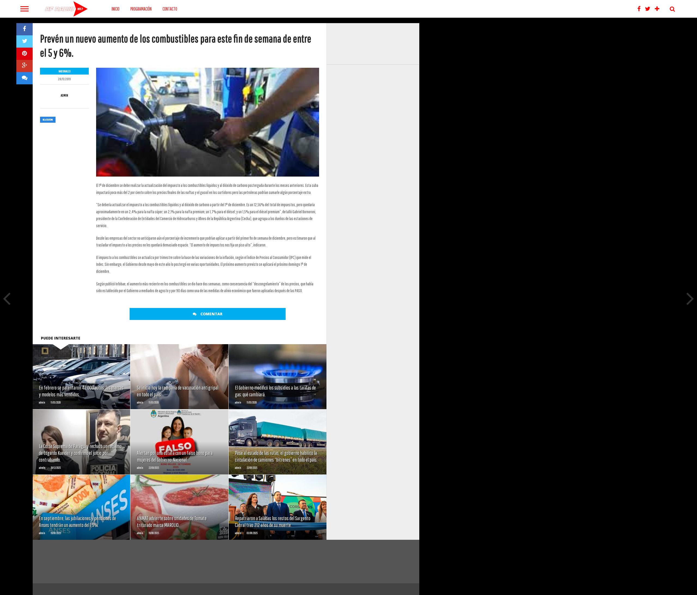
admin (64, 95)
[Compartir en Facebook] (24, 29)
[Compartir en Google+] (24, 66)
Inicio (116, 8)
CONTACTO (170, 8)
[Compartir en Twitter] (24, 41)
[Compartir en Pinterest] (24, 54)
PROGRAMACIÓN (141, 8)
